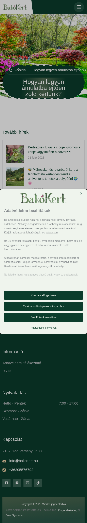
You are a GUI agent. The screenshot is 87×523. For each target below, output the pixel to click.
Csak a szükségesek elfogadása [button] (43, 306)
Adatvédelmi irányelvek (43, 327)
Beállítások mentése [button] (43, 317)
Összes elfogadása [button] (43, 295)
